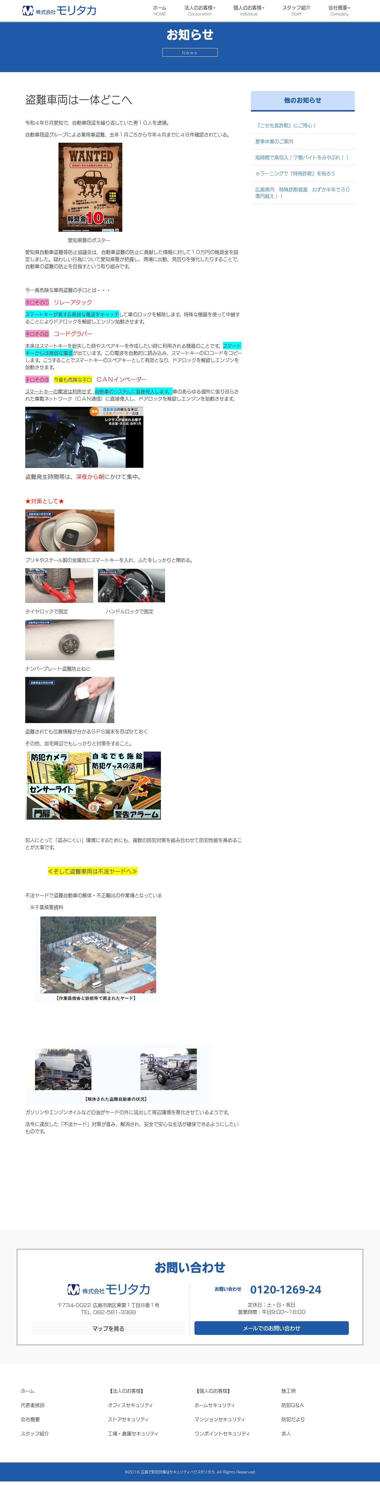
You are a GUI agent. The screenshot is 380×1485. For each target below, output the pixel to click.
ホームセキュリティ (214, 1404)
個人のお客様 (247, 10)
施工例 (288, 1390)
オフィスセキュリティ (130, 1404)
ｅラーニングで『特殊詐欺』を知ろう (295, 173)
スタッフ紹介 (296, 10)
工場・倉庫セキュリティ (133, 1433)
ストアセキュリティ (128, 1419)
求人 (286, 1433)
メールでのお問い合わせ (271, 1328)
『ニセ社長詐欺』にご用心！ (286, 125)
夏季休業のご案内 (274, 141)
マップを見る (108, 1328)
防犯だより (293, 1419)
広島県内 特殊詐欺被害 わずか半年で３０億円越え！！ (302, 192)
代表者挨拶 (33, 1404)
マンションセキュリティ (220, 1419)
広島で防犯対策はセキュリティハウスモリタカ (178, 1472)
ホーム (160, 10)
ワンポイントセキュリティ (222, 1433)
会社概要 (338, 10)
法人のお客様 (198, 10)
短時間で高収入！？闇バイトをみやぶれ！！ (302, 157)
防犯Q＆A (292, 1404)
